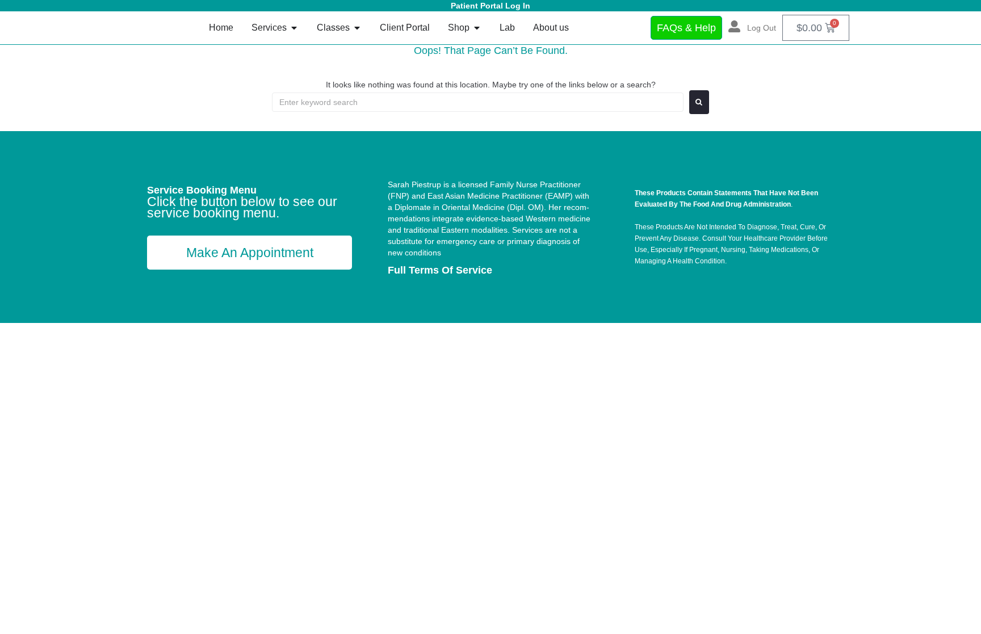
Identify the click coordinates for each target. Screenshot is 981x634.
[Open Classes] (357, 28)
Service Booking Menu (202, 190)
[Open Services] (294, 28)
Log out (761, 27)
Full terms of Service (440, 270)
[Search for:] (478, 102)
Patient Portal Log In (490, 5)
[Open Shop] (476, 28)
